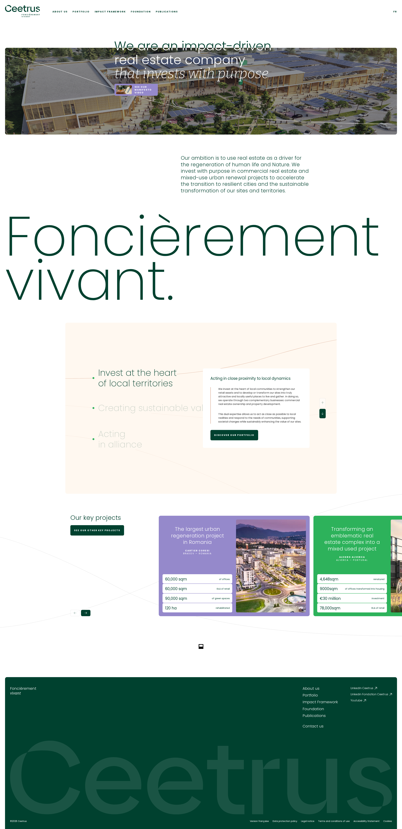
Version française (259, 821)
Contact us (313, 726)
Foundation (141, 11)
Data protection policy (285, 821)
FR (395, 11)
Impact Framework (110, 11)
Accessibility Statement (366, 821)
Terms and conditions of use (334, 821)
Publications (167, 11)
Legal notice (307, 821)
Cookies (387, 821)
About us (60, 11)
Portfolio (81, 11)
